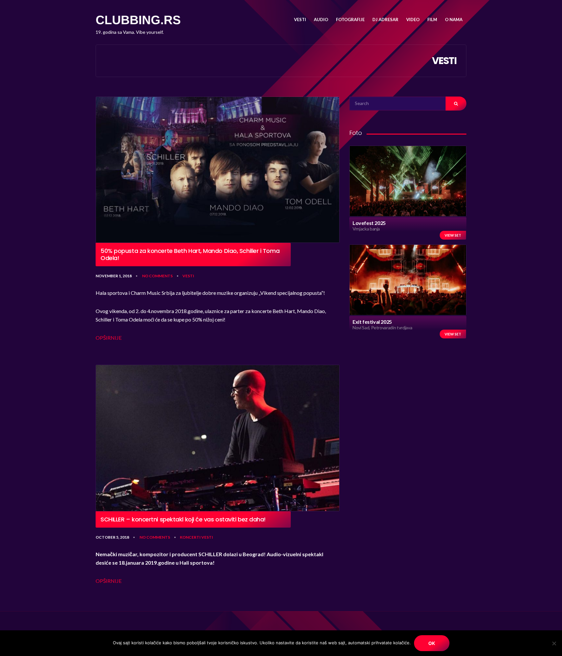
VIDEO (413, 19)
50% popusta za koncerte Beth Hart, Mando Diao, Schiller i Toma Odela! (189, 254)
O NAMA (453, 19)
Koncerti (190, 537)
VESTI (300, 19)
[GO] (456, 104)
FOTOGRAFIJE (350, 19)
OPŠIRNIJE (109, 338)
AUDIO (321, 19)
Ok (431, 643)
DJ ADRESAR (385, 19)
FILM (432, 19)
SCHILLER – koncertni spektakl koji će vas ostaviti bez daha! (183, 519)
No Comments (157, 275)
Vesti (188, 275)
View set (453, 235)
